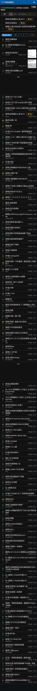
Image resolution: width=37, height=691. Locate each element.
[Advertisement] (18, 85)
